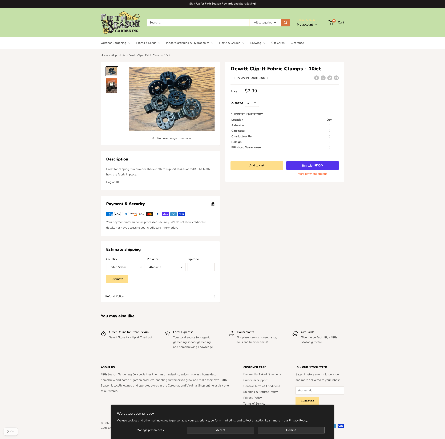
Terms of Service (254, 404)
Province (153, 259)
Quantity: (236, 103)
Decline (291, 430)
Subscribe (307, 401)
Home (104, 55)
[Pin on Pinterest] (323, 77)
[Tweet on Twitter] (329, 77)
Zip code (193, 259)
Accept (220, 430)
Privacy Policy (252, 398)
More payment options (312, 174)
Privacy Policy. (298, 420)
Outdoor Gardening (113, 43)
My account (305, 24)
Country (111, 259)
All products (118, 55)
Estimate (117, 279)
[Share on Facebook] (316, 77)
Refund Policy (114, 296)
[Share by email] (336, 77)
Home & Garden (229, 43)
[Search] (285, 22)
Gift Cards (278, 43)
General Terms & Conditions (261, 386)
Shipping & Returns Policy (260, 392)
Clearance (297, 43)
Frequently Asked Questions (262, 374)
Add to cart (256, 165)
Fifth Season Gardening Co (249, 78)
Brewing (255, 43)
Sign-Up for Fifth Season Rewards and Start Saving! (222, 4)
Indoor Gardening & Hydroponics (187, 43)
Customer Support (255, 380)
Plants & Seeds (146, 43)
